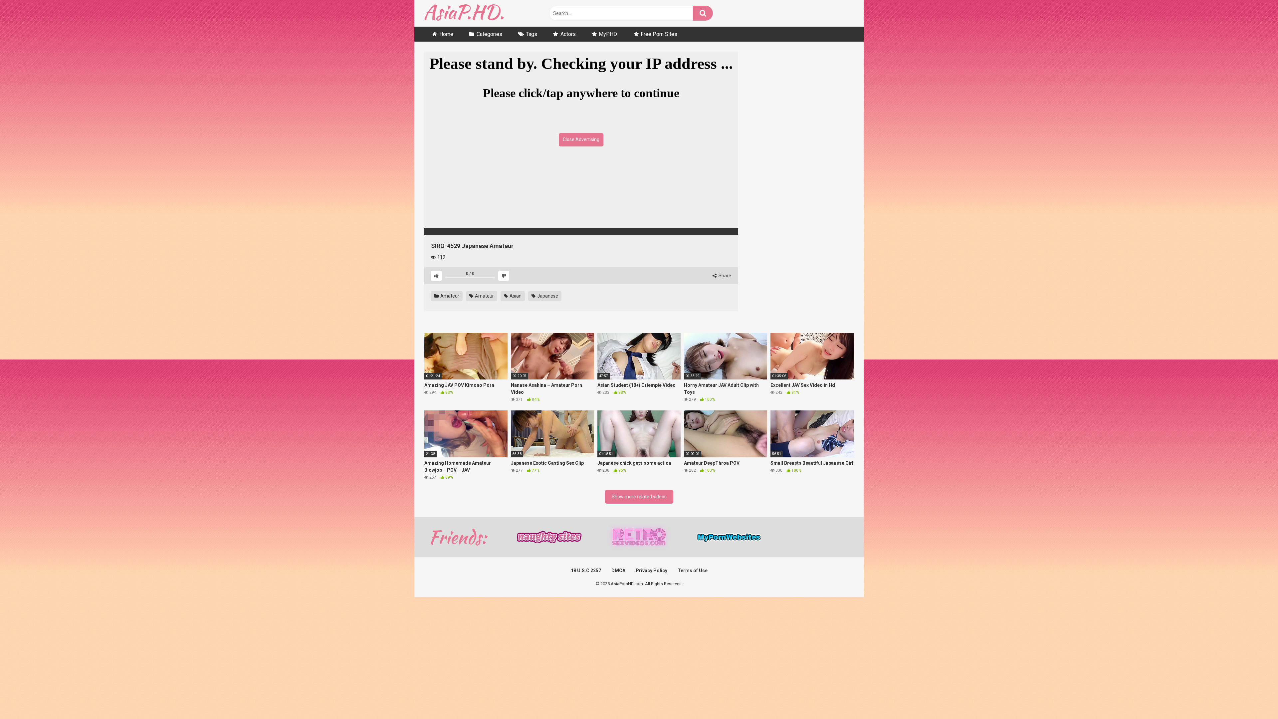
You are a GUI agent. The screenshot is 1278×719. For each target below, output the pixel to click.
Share (724, 275)
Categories (489, 34)
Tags (531, 34)
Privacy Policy (651, 570)
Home (446, 34)
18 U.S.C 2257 (586, 570)
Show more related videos (639, 496)
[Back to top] (1256, 699)
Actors (568, 34)
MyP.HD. (608, 34)
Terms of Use (693, 570)
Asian (515, 296)
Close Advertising (581, 139)
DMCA (618, 570)
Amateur (449, 296)
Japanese (547, 296)
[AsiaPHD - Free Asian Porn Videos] (464, 13)
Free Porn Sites (659, 34)
